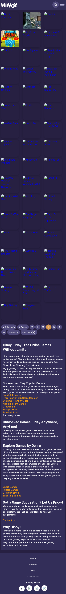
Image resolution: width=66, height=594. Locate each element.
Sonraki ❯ (13, 332)
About (33, 558)
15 (59, 327)
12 (43, 327)
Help (33, 570)
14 (54, 327)
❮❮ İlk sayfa (9, 327)
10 (32, 327)
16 (4, 332)
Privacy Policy (33, 582)
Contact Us (33, 576)
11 (37, 327)
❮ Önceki (23, 327)
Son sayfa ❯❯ (29, 332)
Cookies (33, 564)
